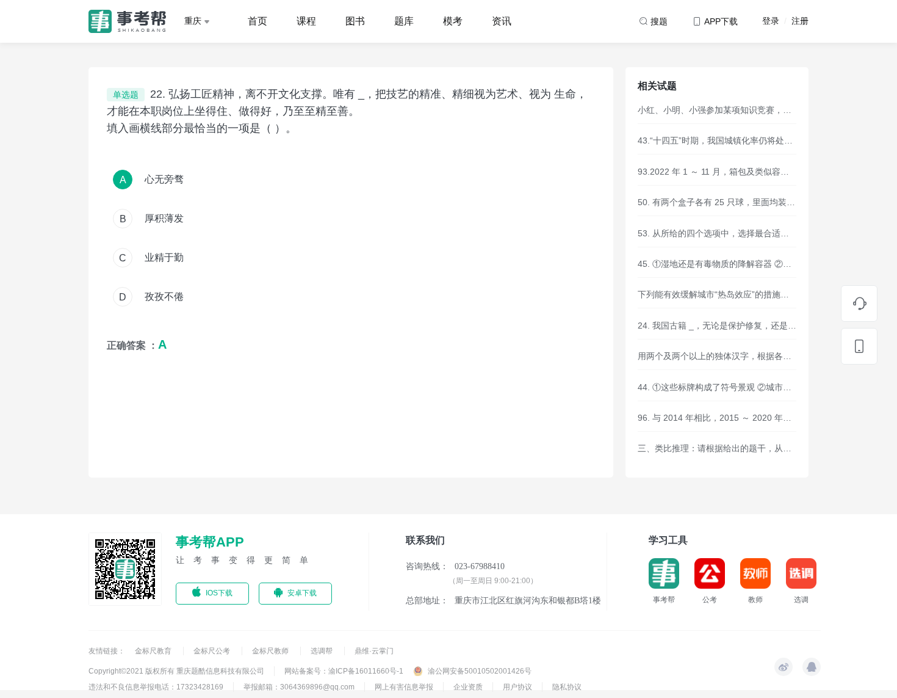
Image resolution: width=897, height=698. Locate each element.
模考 (453, 21)
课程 (306, 21)
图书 (355, 21)
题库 (404, 21)
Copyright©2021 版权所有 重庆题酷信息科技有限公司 (176, 671)
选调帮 (322, 651)
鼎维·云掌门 (374, 651)
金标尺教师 (271, 651)
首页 (257, 21)
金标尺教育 (154, 651)
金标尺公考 (212, 651)
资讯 (501, 21)
